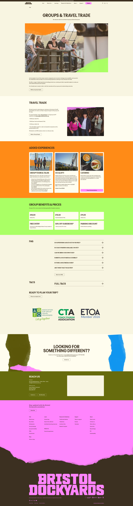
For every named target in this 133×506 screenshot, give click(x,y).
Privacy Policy (31, 503)
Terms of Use (36, 503)
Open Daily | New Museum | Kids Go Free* (67, 0)
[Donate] (103, 3)
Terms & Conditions (42, 503)
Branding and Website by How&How (99, 503)
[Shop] (105, 3)
